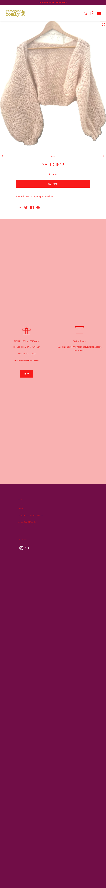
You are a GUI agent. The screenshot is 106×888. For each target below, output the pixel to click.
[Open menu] (99, 13)
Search (20, 508)
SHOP (26, 374)
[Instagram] (21, 548)
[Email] (27, 548)
